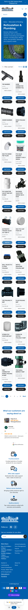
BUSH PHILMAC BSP (20, 121)
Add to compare (7, 90)
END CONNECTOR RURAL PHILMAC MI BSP (7, 372)
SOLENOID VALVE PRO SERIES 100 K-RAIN (20, 194)
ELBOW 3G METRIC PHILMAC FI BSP (21, 336)
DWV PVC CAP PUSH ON (20, 229)
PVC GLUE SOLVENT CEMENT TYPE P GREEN (21, 156)
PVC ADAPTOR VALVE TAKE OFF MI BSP (7, 193)
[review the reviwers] (5, 431)
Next (24, 396)
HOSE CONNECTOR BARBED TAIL (20, 86)
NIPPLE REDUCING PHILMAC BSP (20, 266)
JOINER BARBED (7, 120)
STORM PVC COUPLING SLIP (6, 335)
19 (20, 396)
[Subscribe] (25, 536)
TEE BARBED (6, 84)
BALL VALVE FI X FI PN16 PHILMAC (7, 266)
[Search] (25, 14)
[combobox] (14, 14)
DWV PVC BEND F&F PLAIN (6, 154)
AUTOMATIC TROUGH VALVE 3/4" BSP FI (7, 230)
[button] (25, 9)
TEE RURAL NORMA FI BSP (20, 371)
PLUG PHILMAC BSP (20, 301)
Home (5, 22)
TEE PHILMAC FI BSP (7, 301)
